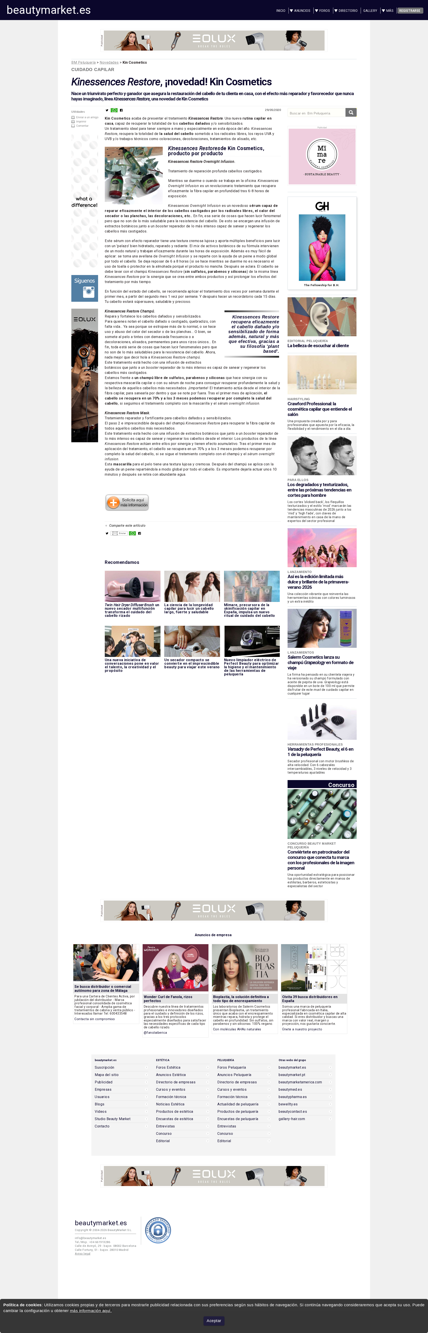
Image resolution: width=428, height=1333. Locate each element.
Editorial (163, 1141)
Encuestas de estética (174, 1119)
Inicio (280, 10)
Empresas (103, 1089)
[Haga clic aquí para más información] (127, 509)
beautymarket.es (49, 10)
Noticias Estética (170, 1104)
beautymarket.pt (292, 1075)
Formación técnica (171, 1097)
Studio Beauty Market (112, 1119)
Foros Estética (168, 1067)
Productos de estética (174, 1111)
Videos (101, 1111)
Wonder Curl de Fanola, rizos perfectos (168, 999)
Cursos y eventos (170, 1089)
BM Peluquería (83, 62)
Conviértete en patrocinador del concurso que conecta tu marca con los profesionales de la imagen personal (321, 860)
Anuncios (302, 10)
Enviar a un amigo (87, 117)
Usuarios (102, 1097)
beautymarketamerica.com (300, 1082)
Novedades (109, 62)
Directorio (348, 10)
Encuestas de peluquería (237, 1119)
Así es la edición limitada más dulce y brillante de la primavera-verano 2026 (318, 582)
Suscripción (104, 1067)
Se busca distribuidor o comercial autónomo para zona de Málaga (102, 988)
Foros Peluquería (231, 1067)
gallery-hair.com (292, 1119)
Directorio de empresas (175, 1082)
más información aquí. (91, 1311)
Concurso (341, 785)
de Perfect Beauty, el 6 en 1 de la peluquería (320, 751)
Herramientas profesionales (315, 744)
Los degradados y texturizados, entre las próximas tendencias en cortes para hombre (319, 490)
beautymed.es (290, 1089)
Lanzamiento (300, 572)
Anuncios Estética (171, 1075)
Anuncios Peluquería (234, 1075)
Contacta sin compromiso (94, 1019)
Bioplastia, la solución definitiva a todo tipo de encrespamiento (241, 999)
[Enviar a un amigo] (119, 534)
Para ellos (298, 480)
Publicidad (103, 1082)
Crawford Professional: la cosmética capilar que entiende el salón (320, 409)
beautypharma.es (293, 1097)
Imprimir (81, 121)
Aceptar (214, 1321)
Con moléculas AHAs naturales (237, 1029)
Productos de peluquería (237, 1111)
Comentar (82, 125)
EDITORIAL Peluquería (308, 341)
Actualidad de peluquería (237, 1104)
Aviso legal (83, 1253)
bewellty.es (288, 1104)
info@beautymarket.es (90, 1238)
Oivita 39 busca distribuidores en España (309, 999)
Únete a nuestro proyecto (302, 1029)
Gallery (370, 10)
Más (390, 10)
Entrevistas (165, 1126)
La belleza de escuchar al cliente (318, 345)
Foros (324, 10)
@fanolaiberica (155, 1033)
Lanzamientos (301, 652)
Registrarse (409, 10)
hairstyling (299, 399)
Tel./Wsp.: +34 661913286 (92, 1242)
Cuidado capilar (92, 69)
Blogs (100, 1104)
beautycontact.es (293, 1111)
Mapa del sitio (107, 1075)
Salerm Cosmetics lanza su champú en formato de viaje (321, 662)
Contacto (102, 1126)
